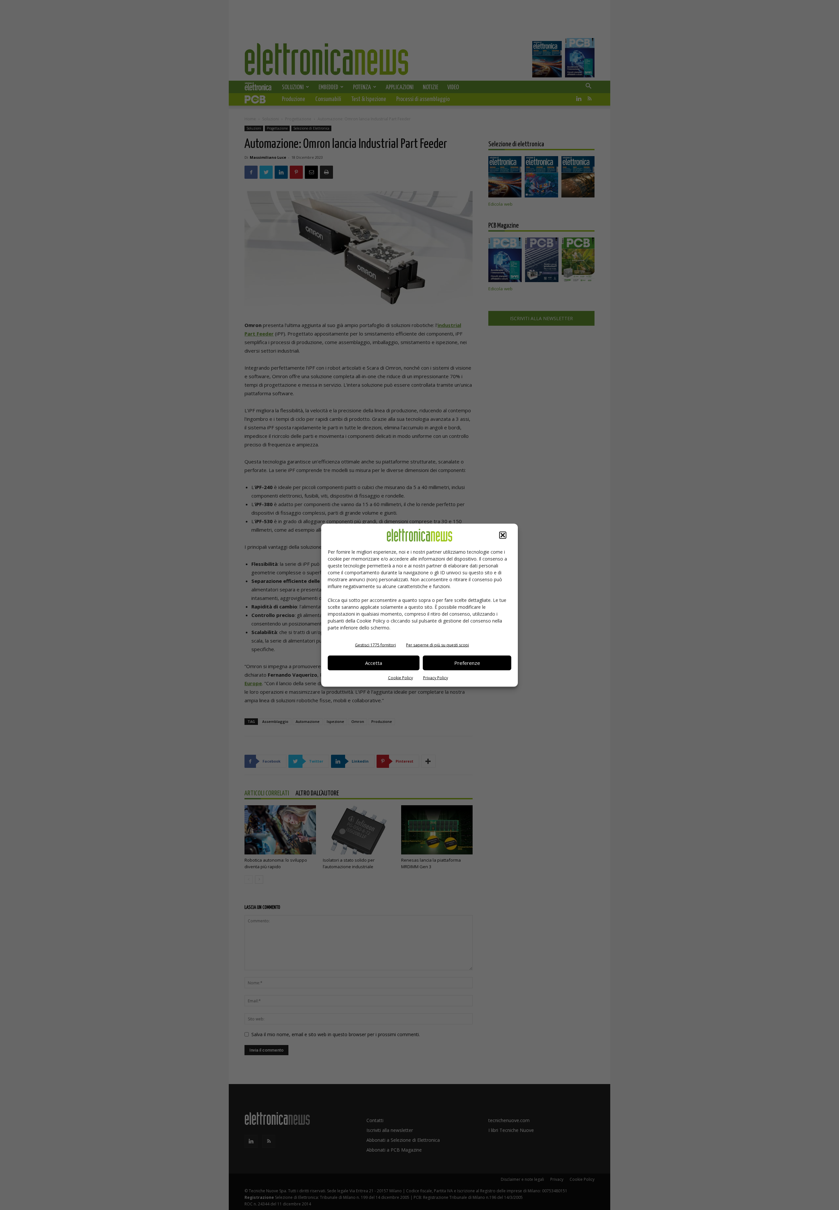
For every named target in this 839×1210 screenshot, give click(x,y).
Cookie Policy (400, 677)
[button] (502, 535)
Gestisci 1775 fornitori (375, 644)
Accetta (373, 663)
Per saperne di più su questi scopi (437, 644)
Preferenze (467, 663)
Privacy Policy (435, 677)
